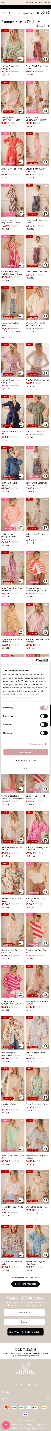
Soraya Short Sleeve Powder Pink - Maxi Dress (12, 797)
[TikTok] (35, 1385)
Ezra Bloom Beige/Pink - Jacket (12, 1262)
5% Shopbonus (26, 7)
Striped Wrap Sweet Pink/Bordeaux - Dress (11, 272)
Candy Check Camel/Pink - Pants (37, 67)
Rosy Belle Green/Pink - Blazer (11, 899)
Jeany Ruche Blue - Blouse (9, 484)
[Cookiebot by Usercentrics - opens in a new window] (36, 661)
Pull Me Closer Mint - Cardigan (10, 67)
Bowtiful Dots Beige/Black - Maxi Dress (37, 118)
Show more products (25, 1284)
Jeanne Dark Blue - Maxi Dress (12, 432)
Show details (36, 744)
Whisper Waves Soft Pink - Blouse (37, 1002)
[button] (6, 1425)
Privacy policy (12, 1425)
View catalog (3, 13)
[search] (8, 13)
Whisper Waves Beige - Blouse (11, 848)
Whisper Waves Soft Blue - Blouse (37, 1156)
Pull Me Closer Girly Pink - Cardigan (37, 848)
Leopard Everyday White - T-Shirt (12, 1208)
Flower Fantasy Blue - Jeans (11, 324)
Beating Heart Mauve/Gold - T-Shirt (10, 118)
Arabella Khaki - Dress (36, 431)
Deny (25, 768)
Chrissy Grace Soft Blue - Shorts (37, 1054)
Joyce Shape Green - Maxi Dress (12, 1156)
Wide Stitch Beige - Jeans (37, 1207)
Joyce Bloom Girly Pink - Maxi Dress (12, 589)
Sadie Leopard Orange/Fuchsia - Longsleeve (9, 536)
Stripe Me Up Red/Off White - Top (35, 797)
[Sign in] (37, 13)
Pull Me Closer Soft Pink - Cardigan (37, 640)
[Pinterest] (22, 1385)
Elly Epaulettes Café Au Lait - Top (36, 899)
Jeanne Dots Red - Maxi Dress (11, 170)
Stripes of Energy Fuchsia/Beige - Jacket (36, 589)
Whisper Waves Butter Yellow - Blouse (36, 324)
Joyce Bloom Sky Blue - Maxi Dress (36, 1262)
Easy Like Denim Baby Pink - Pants (35, 170)
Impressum (41, 1425)
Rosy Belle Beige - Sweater (9, 1105)
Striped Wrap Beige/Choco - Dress (10, 221)
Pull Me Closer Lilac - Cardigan (10, 381)
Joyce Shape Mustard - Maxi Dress (11, 640)
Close (25, 1392)
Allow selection (25, 760)
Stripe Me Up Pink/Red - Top (37, 951)
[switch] (44, 716)
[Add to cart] (21, 59)
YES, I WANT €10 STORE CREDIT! (25, 1331)
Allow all (25, 752)
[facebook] (28, 1385)
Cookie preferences (39, 1428)
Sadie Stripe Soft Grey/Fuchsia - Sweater (11, 1002)
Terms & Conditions (27, 1425)
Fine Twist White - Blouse (37, 380)
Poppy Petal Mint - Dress (37, 1104)
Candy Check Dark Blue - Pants (37, 221)
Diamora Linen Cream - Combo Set (11, 951)
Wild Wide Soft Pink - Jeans (35, 535)
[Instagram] (16, 1385)
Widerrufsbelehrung (14, 1428)
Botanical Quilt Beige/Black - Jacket (10, 1054)
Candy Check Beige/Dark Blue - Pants (37, 484)
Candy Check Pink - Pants (37, 271)
